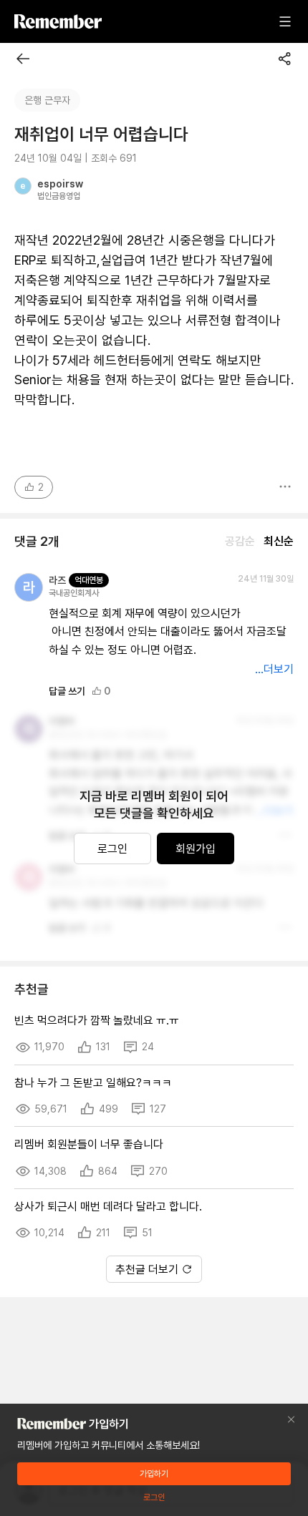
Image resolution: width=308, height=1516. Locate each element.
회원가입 (195, 849)
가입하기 (154, 1474)
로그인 (112, 849)
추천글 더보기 (146, 1269)
